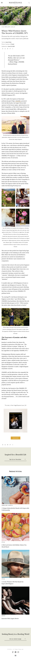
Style (3, 26)
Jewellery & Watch (7, 505)
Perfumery (7, 26)
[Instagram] (18, 652)
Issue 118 (13, 26)
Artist (3, 615)
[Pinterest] (15, 652)
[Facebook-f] (13, 652)
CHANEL (18, 101)
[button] (15, 438)
